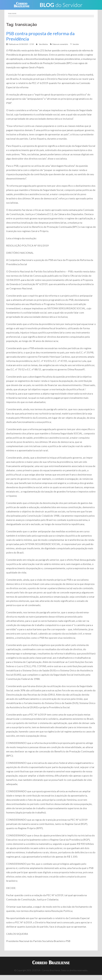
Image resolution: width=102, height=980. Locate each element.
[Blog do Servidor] (61, 4)
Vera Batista (43, 44)
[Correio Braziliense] (23, 4)
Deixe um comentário (60, 44)
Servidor (76, 44)
